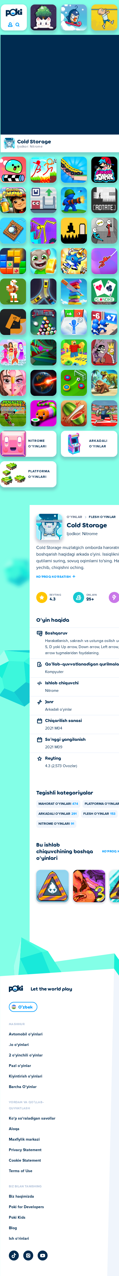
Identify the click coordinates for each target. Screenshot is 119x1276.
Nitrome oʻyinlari (56, 824)
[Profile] (10, 24)
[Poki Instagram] (28, 1255)
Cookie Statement (25, 1160)
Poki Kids (17, 1218)
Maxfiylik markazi (24, 1139)
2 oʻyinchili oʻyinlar (26, 1055)
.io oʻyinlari (19, 1045)
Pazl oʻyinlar (20, 1066)
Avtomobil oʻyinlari (26, 1034)
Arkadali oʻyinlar (57, 814)
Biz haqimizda (21, 1196)
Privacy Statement (25, 1150)
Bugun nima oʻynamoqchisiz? (17, 24)
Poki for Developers (26, 1207)
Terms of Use (20, 1171)
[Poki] (14, 12)
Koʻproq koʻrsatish (53, 576)
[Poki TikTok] (14, 1255)
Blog (13, 1228)
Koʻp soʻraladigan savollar (32, 1118)
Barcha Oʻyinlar (23, 1087)
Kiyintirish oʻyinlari (25, 1076)
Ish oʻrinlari (19, 1239)
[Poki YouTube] (43, 1255)
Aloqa (14, 1129)
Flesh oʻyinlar (102, 517)
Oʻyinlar (74, 517)
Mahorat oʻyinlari (58, 804)
